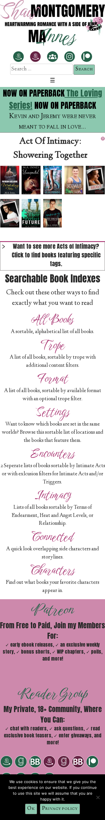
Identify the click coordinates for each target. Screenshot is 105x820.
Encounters (53, 453)
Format (52, 378)
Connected (52, 537)
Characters (53, 570)
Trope (53, 345)
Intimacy (52, 495)
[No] (98, 797)
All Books (53, 319)
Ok (31, 808)
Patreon (53, 609)
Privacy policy (60, 808)
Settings (52, 412)
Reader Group (53, 693)
